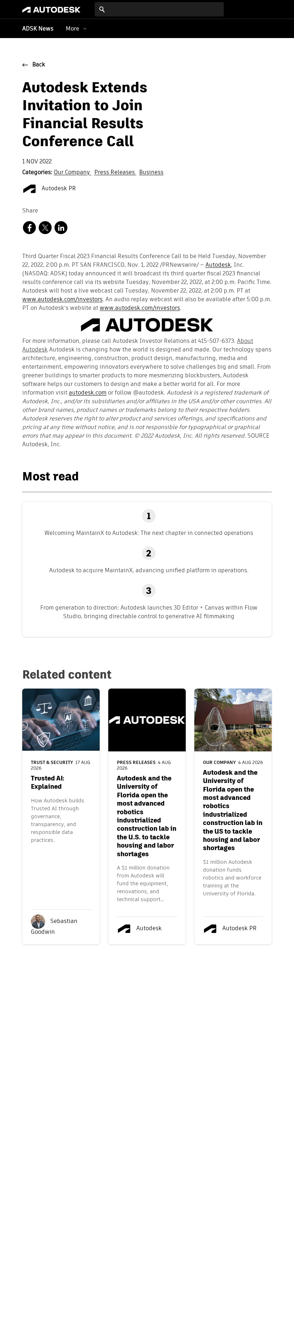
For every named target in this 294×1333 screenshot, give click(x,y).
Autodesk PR (58, 189)
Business (151, 173)
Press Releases (115, 173)
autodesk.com (87, 393)
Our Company (72, 173)
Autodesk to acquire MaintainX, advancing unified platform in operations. (148, 570)
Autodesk (218, 265)
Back (38, 65)
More (72, 28)
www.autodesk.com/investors (62, 300)
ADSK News (37, 29)
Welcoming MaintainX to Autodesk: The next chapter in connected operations (148, 533)
